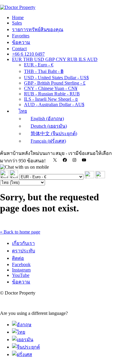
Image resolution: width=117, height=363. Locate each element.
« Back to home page (20, 231)
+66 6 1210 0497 (28, 54)
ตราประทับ (23, 250)
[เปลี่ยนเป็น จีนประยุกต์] (26, 347)
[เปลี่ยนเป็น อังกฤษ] (22, 324)
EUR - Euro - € (38, 64)
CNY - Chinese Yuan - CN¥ (50, 88)
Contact (19, 48)
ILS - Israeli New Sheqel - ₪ (51, 99)
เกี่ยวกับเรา (23, 243)
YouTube (20, 275)
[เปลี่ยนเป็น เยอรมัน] (22, 339)
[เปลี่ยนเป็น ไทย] (18, 332)
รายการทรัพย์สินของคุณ (37, 29)
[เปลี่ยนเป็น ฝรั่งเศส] (22, 354)
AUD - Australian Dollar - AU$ (54, 104)
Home (18, 17)
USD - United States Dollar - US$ (56, 77)
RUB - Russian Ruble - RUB (52, 93)
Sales (17, 22)
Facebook (21, 264)
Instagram (21, 269)
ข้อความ (21, 42)
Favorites (20, 35)
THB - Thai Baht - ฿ (44, 71)
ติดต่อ (18, 258)
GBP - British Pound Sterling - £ (55, 83)
